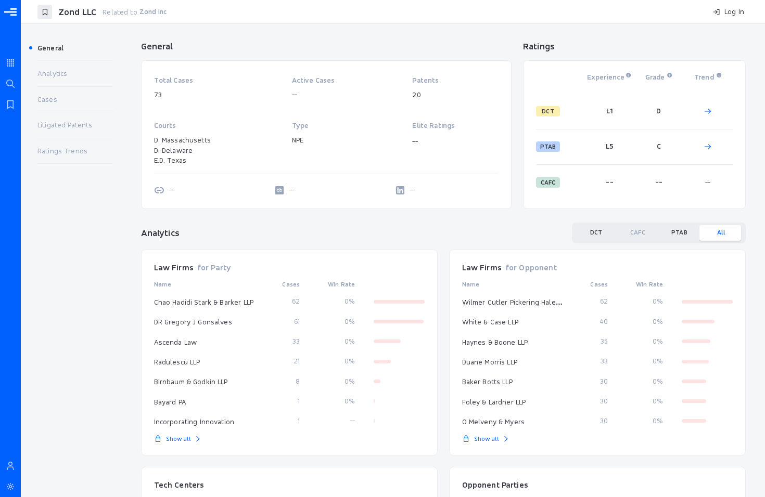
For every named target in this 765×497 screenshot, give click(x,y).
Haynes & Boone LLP (495, 342)
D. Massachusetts (182, 140)
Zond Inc (153, 11)
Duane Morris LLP (489, 362)
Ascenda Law (175, 342)
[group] (659, 233)
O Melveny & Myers (493, 421)
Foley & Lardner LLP (494, 402)
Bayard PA (170, 402)
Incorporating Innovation (194, 421)
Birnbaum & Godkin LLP (191, 381)
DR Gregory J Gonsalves (193, 322)
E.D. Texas (170, 160)
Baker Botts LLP (487, 381)
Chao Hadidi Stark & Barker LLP (204, 302)
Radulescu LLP (177, 362)
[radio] (596, 233)
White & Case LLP (490, 322)
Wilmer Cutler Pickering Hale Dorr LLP (523, 302)
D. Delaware (173, 150)
